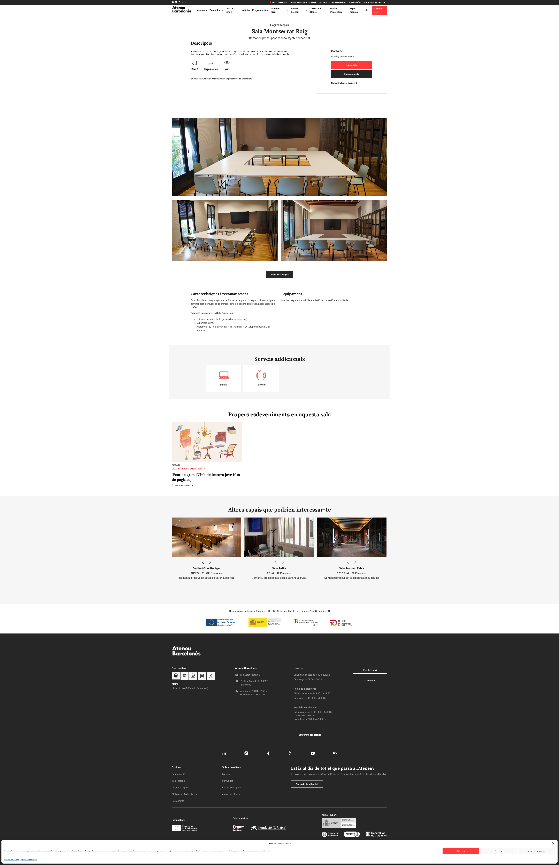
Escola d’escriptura (232, 787)
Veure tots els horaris (310, 734)
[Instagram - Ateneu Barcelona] (176, 2)
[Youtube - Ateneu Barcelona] (173, 2)
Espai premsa (354, 10)
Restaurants (178, 801)
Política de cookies (11, 860)
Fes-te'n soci (378, 10)
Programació (259, 10)
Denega (498, 851)
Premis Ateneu (295, 10)
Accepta (461, 851)
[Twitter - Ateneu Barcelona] (182, 2)
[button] (553, 843)
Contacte (370, 680)
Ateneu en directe (320, 2)
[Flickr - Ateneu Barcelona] (186, 2)
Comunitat (215, 10)
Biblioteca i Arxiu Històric (184, 794)
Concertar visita (351, 74)
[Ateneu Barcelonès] (182, 16)
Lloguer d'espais (279, 25)
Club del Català (230, 10)
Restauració (339, 2)
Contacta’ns (354, 2)
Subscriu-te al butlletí (307, 784)
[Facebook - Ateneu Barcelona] (179, 2)
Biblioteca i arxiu (276, 10)
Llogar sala (351, 65)
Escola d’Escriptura (336, 10)
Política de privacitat (29, 860)
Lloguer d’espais (298, 2)
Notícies (246, 10)
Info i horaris (279, 2)
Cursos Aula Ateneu (315, 10)
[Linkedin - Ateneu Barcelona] (224, 755)
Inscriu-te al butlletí (375, 2)
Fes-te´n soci (370, 670)
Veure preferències (536, 851)
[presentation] (204, 562)
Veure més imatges (280, 274)
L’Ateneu (200, 10)
